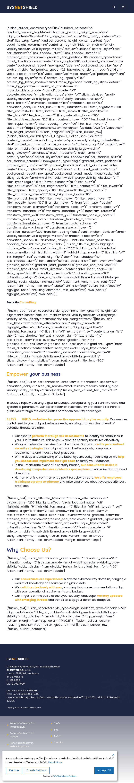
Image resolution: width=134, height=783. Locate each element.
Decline (14, 770)
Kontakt (58, 742)
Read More (55, 762)
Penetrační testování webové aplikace (22, 744)
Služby (57, 736)
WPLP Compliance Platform (64, 776)
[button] (113, 7)
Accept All (104, 770)
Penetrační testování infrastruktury (22, 725)
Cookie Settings (37, 770)
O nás (57, 723)
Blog (56, 729)
